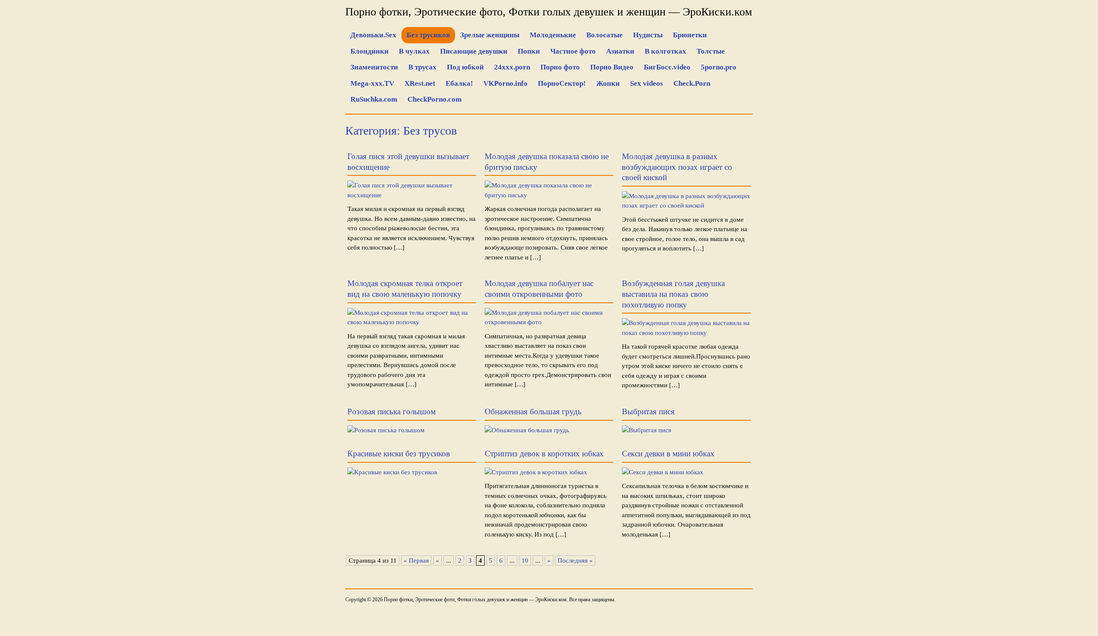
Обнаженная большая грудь (533, 411)
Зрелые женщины (489, 35)
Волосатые (604, 35)
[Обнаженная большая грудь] (527, 430)
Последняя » (575, 560)
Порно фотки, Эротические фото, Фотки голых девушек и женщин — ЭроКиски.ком (548, 12)
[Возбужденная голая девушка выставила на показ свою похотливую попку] (686, 332)
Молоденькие (553, 35)
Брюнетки (690, 35)
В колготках (665, 51)
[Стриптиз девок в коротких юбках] (536, 472)
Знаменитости (374, 67)
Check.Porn (691, 83)
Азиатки (620, 51)
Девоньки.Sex (373, 35)
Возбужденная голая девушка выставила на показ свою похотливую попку (673, 294)
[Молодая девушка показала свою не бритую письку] (549, 195)
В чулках (414, 51)
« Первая (416, 560)
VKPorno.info (505, 83)
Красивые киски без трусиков (398, 453)
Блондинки (369, 51)
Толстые (711, 51)
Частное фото (573, 51)
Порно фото (560, 67)
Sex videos (646, 83)
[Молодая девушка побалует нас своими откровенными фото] (549, 322)
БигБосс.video (667, 67)
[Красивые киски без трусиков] (392, 472)
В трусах (422, 67)
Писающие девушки (473, 51)
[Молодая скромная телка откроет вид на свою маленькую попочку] (411, 322)
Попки (529, 51)
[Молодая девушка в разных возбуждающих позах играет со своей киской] (686, 205)
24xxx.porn (512, 67)
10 (525, 560)
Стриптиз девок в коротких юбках (544, 453)
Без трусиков (428, 35)
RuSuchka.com (373, 99)
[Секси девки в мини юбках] (662, 472)
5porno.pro (718, 67)
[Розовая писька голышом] (386, 430)
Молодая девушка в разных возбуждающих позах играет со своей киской (677, 167)
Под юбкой (465, 67)
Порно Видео (611, 67)
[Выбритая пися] (646, 430)
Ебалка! (459, 83)
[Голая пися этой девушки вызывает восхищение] (411, 195)
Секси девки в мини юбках (668, 453)
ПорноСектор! (562, 83)
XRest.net (419, 83)
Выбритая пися (648, 411)
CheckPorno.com (434, 99)
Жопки (608, 83)
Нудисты (648, 35)
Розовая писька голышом (391, 411)
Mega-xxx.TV (372, 83)
